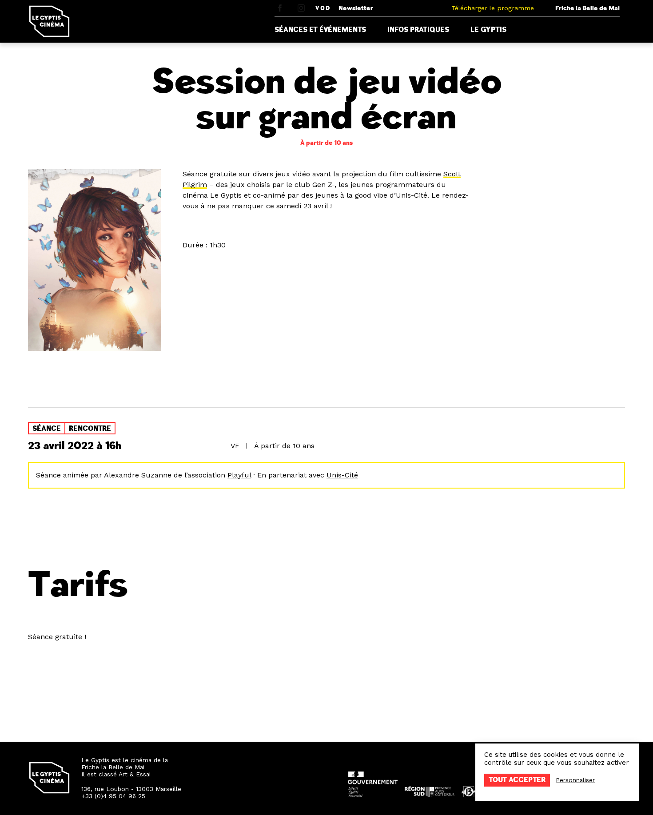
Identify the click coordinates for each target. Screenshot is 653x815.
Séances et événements (320, 29)
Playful (239, 475)
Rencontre (90, 428)
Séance (46, 428)
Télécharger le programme (492, 8)
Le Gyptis (488, 29)
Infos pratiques (418, 29)
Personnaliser (575, 779)
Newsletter (355, 8)
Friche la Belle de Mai (587, 8)
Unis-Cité (342, 475)
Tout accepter (517, 779)
